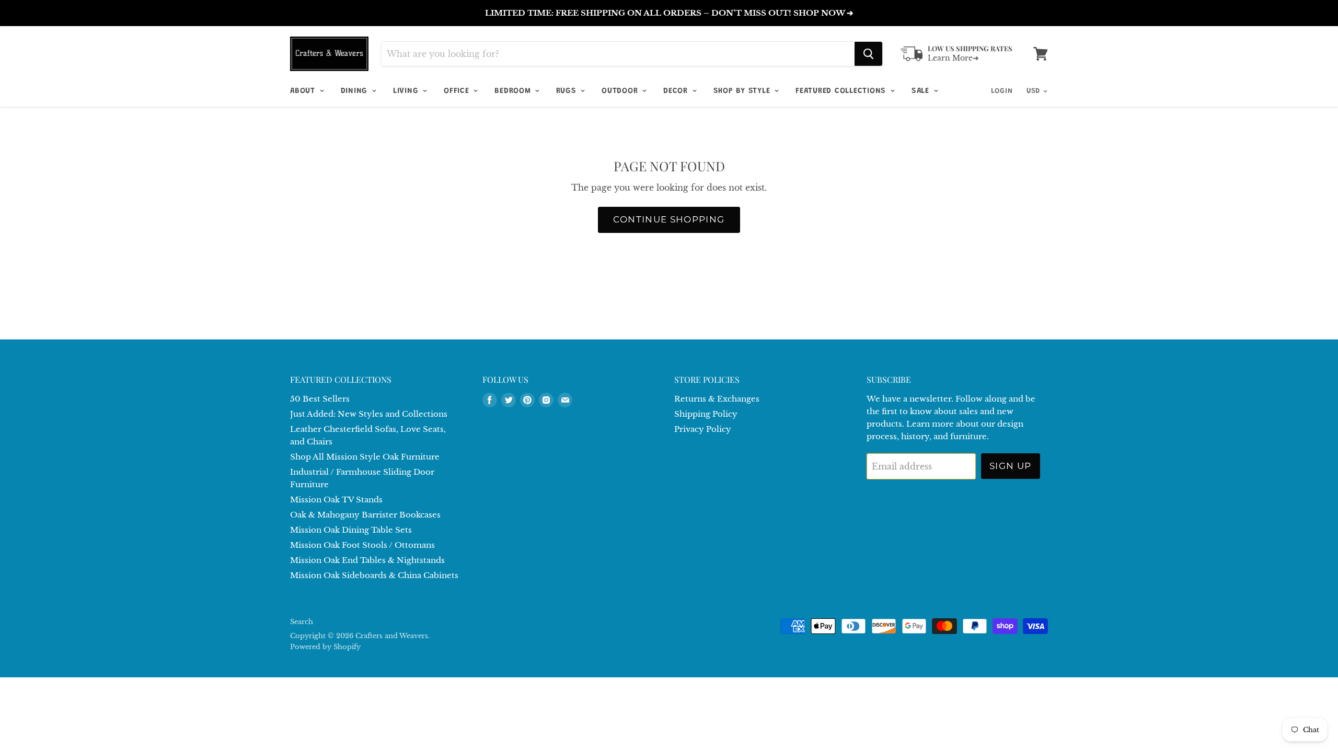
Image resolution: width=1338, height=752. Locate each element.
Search (301, 621)
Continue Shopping (668, 219)
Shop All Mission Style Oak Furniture (365, 457)
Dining (356, 91)
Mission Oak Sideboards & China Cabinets (374, 575)
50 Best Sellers (320, 399)
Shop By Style (743, 91)
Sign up (1010, 466)
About (304, 91)
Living (407, 91)
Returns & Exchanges (716, 399)
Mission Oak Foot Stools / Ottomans (362, 545)
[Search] (868, 54)
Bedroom (514, 91)
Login (1002, 91)
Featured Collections (842, 91)
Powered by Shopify (325, 646)
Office (458, 91)
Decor (677, 91)
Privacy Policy (702, 429)
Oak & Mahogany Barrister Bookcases (365, 515)
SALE (922, 91)
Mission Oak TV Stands (336, 499)
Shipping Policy (705, 414)
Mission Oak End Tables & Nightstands (367, 560)
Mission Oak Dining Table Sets (351, 530)
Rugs (567, 91)
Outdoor (621, 91)
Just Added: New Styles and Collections (368, 414)
